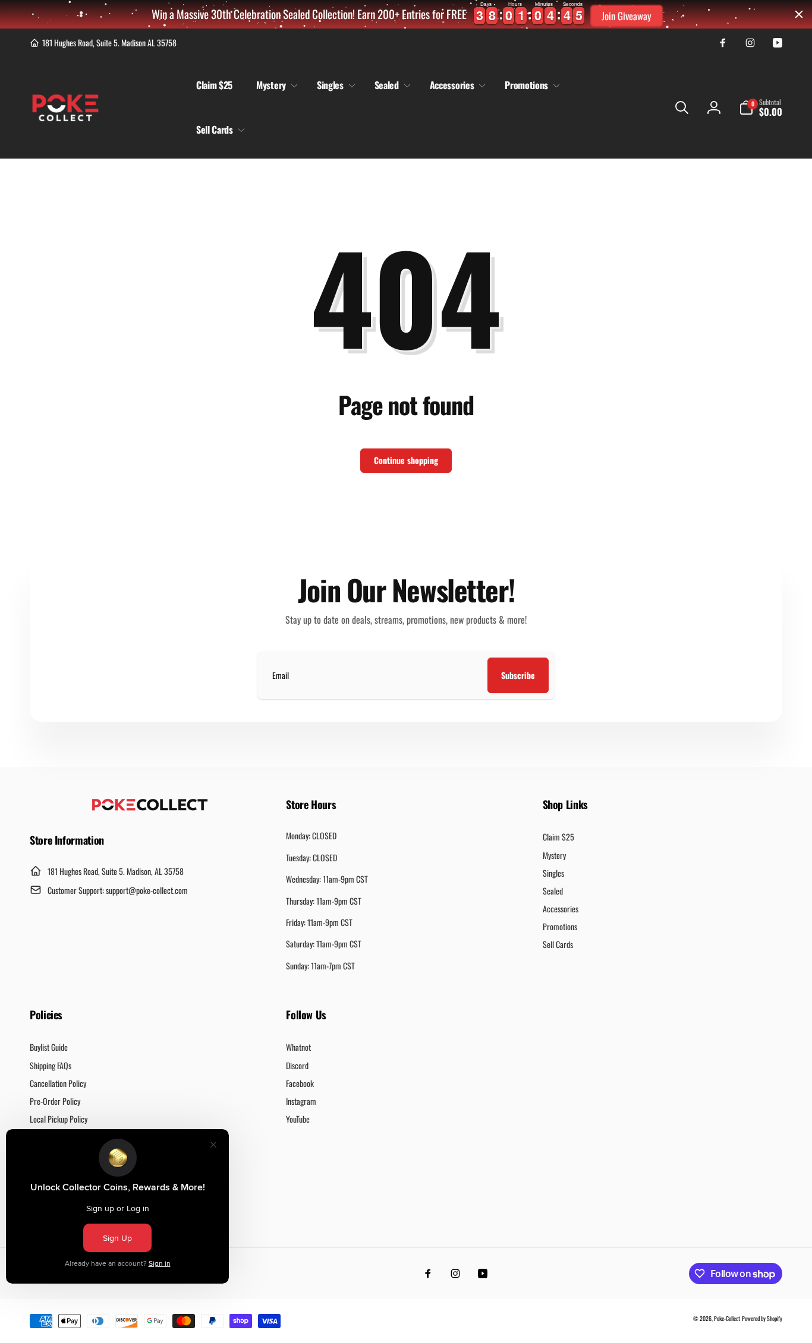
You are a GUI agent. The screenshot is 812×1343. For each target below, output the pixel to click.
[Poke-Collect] (149, 807)
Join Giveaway (627, 15)
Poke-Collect (727, 1318)
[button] (274, 85)
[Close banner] (799, 14)
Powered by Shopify (762, 1318)
